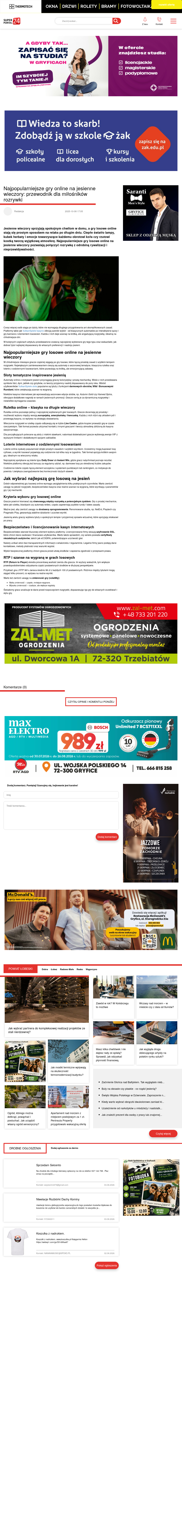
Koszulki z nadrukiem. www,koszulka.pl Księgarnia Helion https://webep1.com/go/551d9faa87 (61, 1240)
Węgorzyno (91, 969)
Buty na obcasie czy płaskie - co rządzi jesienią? (129, 1088)
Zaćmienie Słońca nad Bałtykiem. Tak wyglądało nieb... (133, 1082)
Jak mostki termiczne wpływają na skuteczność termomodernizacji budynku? (68, 1070)
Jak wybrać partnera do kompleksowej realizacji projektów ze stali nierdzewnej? (46, 1030)
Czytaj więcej (163, 1133)
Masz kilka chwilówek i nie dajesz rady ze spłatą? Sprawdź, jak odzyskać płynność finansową (111, 1054)
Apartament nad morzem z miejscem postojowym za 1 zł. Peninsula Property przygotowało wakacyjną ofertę (68, 1118)
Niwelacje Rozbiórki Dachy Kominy (57, 1199)
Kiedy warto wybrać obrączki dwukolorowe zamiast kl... (133, 1101)
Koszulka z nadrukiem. (50, 1233)
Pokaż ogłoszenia (107, 1265)
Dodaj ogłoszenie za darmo (64, 1148)
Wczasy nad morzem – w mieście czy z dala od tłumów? (156, 1005)
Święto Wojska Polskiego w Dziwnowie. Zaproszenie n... (133, 1095)
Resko (80, 969)
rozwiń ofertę (167, 4)
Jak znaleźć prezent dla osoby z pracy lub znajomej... (132, 1114)
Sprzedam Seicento (48, 1165)
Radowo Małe (67, 969)
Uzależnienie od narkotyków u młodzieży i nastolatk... (132, 1108)
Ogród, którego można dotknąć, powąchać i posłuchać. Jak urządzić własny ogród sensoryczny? (23, 1118)
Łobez (54, 969)
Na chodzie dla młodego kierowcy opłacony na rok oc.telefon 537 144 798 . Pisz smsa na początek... (72, 1172)
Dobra (45, 969)
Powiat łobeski (21, 969)
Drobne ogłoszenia (25, 1148)
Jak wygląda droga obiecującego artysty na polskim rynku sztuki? (152, 1052)
